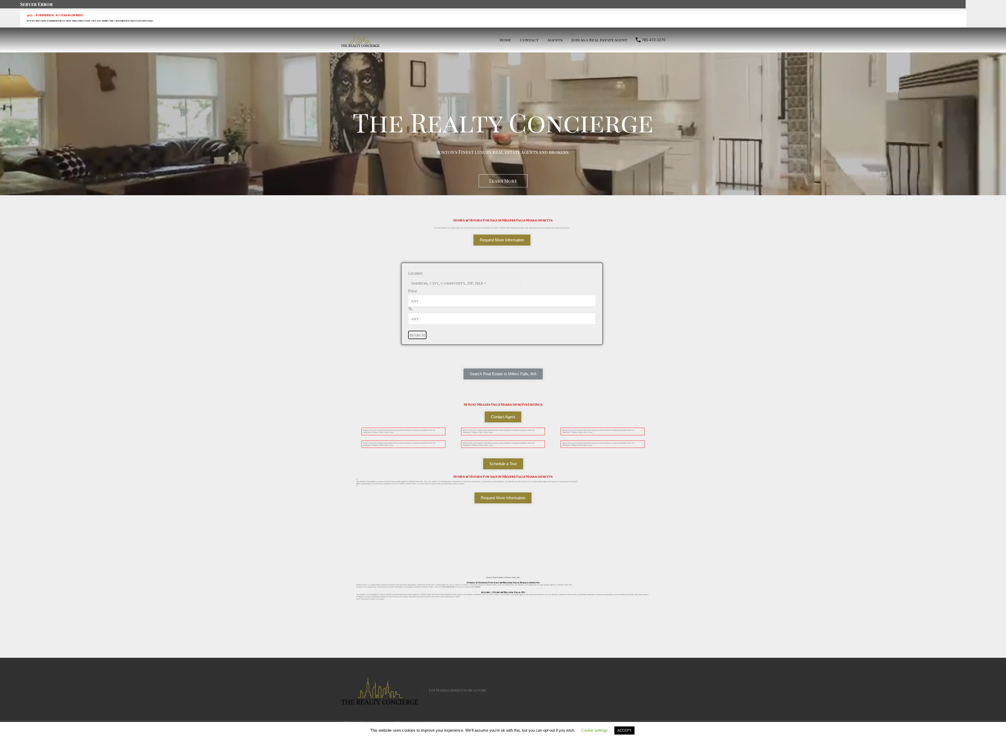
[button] (503, 373)
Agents (555, 39)
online (477, 587)
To (410, 309)
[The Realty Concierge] (360, 46)
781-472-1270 (653, 40)
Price (412, 291)
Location (415, 273)
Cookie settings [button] (594, 730)
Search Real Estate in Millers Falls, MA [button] (503, 577)
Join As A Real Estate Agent (599, 39)
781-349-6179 (448, 587)
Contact (529, 39)
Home (505, 39)
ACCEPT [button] (624, 730)
